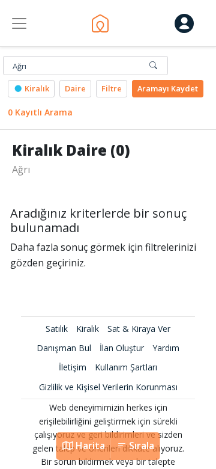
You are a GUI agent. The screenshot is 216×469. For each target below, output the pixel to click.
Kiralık (36, 88)
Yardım (165, 348)
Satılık (57, 328)
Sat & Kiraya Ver (138, 328)
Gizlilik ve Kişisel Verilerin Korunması (108, 387)
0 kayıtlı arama (40, 112)
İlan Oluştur (122, 348)
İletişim (72, 367)
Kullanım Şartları (126, 367)
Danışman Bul (64, 348)
